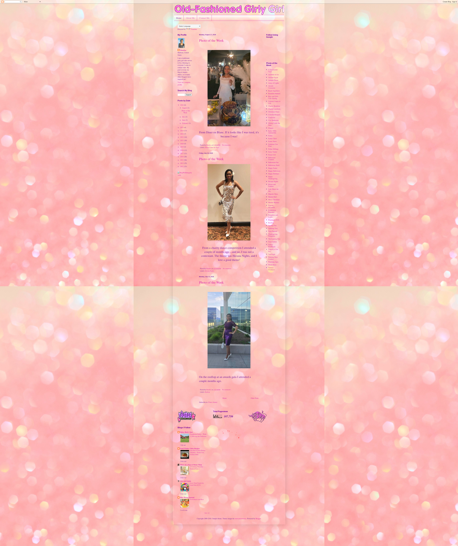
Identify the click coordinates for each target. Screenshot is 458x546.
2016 (182, 156)
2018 (182, 150)
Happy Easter (272, 168)
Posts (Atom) (212, 402)
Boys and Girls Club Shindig (273, 97)
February (185, 123)
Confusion (271, 117)
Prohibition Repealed (272, 211)
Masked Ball (272, 197)
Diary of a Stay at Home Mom (191, 464)
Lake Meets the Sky (273, 190)
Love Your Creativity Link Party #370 (197, 484)
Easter (270, 135)
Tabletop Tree (273, 228)
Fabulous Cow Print (273, 145)
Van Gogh (271, 254)
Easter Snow (272, 141)
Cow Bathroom (273, 120)
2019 (182, 147)
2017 (182, 153)
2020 (182, 143)
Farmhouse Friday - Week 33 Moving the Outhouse (198, 435)
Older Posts (254, 398)
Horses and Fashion (272, 185)
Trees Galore (272, 242)
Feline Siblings (273, 149)
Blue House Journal (187, 497)
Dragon (270, 128)
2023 (182, 134)
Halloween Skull (273, 165)
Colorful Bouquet (274, 114)
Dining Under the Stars (212, 147)
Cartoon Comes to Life (274, 102)
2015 (182, 160)
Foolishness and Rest (197, 499)
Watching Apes (273, 262)
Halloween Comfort (271, 158)
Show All (207, 513)
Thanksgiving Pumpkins (272, 235)
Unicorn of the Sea (273, 250)
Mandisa (183, 50)
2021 (182, 140)
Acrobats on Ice (273, 74)
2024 (182, 130)
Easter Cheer (272, 138)
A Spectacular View (273, 70)
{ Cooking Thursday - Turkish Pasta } (197, 468)
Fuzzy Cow (272, 155)
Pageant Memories (271, 206)
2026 (182, 105)
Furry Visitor (272, 152)
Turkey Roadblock (271, 245)
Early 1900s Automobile (272, 132)
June (184, 120)
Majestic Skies (273, 194)
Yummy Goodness (271, 268)
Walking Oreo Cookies (273, 258)
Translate (194, 29)
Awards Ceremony (271, 87)
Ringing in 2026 (273, 220)
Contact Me (204, 17)
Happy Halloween (274, 171)
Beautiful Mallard (274, 93)
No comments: (226, 145)
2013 (182, 163)
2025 (182, 127)
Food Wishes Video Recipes (190, 448)
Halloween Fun (273, 162)
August (184, 108)
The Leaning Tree (274, 239)
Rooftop (207, 392)
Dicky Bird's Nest (186, 432)
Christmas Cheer (273, 112)
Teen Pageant (272, 231)
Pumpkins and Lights (273, 216)
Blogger (258, 518)
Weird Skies (272, 265)
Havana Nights (209, 271)
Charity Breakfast (274, 106)
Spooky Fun (272, 225)
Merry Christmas (274, 199)
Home (178, 17)
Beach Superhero (274, 91)
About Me (190, 17)
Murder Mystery (273, 202)
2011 (182, 166)
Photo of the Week (211, 40)
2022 (182, 137)
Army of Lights (273, 83)
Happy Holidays (273, 174)
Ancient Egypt (273, 77)
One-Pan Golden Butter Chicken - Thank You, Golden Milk (197, 452)
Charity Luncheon (274, 109)
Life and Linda (185, 481)
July (183, 117)
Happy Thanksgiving (272, 177)
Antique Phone (273, 80)
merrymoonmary (240, 518)
